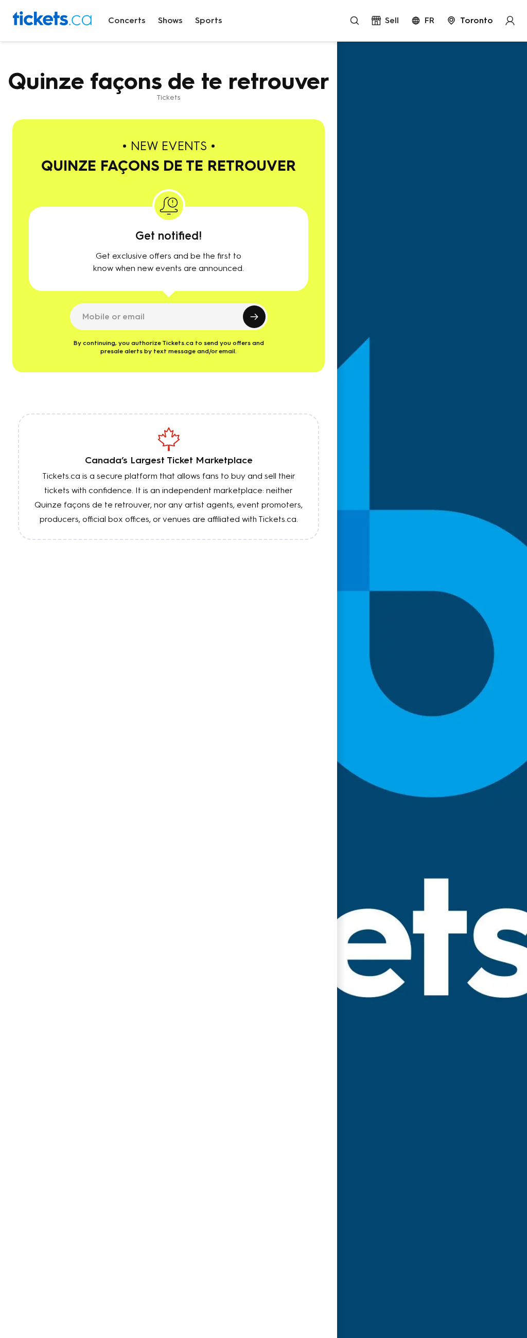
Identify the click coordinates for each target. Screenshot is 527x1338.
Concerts (127, 20)
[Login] (510, 20)
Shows (170, 20)
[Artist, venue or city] (354, 20)
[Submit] (254, 316)
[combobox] (470, 20)
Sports (208, 20)
